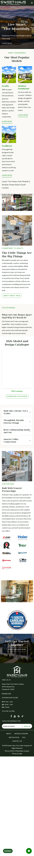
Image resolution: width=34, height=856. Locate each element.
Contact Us (17, 741)
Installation (14, 737)
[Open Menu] (32, 3)
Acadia (5, 86)
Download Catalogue (17, 396)
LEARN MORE (7, 175)
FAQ (23, 737)
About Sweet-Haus (11, 296)
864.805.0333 (6, 694)
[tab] (17, 412)
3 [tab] (17, 604)
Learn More (7, 121)
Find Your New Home (17, 649)
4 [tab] (20, 604)
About (8, 734)
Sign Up (27, 726)
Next (30, 27)
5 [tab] (23, 604)
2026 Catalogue (17, 391)
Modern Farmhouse (23, 87)
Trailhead (7, 145)
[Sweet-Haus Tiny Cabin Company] (13, 3)
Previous (3, 27)
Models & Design (21, 734)
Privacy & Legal (17, 753)
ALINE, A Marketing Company (19, 751)
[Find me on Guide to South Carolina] (17, 620)
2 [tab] (14, 604)
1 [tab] (11, 604)
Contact (7, 851)
